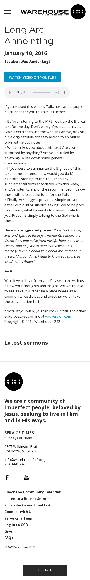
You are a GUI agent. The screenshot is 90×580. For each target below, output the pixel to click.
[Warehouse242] (53, 12)
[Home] (13, 381)
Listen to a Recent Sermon (27, 498)
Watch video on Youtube (32, 77)
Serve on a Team (19, 518)
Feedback (45, 570)
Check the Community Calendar (32, 492)
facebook (7, 477)
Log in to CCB (16, 524)
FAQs (8, 537)
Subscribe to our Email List (27, 505)
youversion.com (58, 316)
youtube (26, 477)
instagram (16, 477)
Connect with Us (18, 511)
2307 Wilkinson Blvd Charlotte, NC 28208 (20, 448)
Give (8, 531)
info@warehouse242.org (24, 459)
